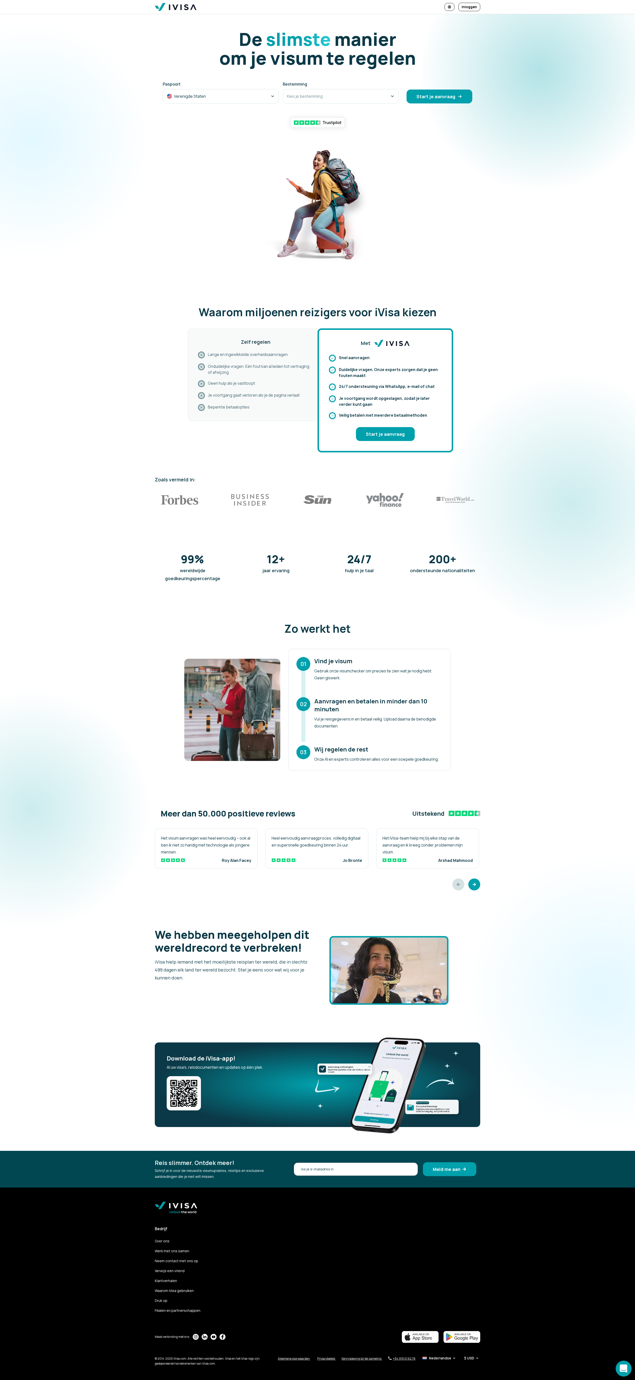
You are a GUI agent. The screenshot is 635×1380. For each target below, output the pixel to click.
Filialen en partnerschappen (177, 1310)
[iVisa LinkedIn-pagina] (205, 1337)
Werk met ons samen (172, 1251)
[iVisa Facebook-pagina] (222, 1337)
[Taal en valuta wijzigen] (449, 7)
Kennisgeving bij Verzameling (362, 1358)
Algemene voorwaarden (294, 1358)
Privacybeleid (326, 1358)
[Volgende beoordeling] (474, 884)
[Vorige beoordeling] (458, 884)
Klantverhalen (166, 1280)
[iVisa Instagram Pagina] (196, 1337)
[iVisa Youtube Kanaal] (214, 1337)
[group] (206, 848)
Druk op (161, 1300)
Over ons (162, 1241)
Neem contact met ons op (176, 1260)
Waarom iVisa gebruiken (174, 1290)
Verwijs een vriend (170, 1270)
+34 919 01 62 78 (404, 1358)
